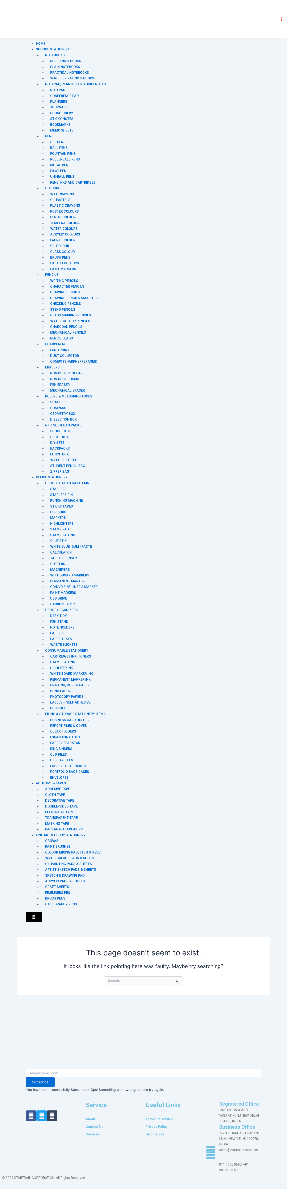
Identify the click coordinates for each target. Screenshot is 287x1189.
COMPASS (58, 408)
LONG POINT (59, 350)
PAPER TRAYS (61, 639)
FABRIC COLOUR (62, 240)
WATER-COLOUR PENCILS (70, 321)
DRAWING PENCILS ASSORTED (74, 298)
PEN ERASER (60, 385)
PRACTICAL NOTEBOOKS (69, 73)
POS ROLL (58, 708)
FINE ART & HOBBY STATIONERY (61, 835)
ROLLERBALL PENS (65, 159)
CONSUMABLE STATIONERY (66, 650)
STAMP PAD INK (62, 535)
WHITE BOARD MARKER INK (71, 674)
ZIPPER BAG (59, 471)
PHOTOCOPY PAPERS (66, 697)
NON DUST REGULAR (66, 373)
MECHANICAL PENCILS (68, 332)
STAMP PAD (59, 529)
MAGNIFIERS (60, 570)
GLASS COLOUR (62, 252)
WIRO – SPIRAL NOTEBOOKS (72, 78)
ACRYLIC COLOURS (65, 234)
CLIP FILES (58, 754)
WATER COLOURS (64, 229)
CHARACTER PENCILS (67, 286)
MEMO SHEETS (62, 130)
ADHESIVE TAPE (57, 789)
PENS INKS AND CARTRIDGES (73, 182)
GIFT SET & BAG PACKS (63, 425)
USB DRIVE (58, 598)
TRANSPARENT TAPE (61, 818)
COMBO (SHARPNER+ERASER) (73, 361)
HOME (40, 44)
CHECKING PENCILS (65, 304)
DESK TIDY (58, 616)
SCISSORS (58, 512)
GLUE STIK (58, 541)
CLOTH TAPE (55, 795)
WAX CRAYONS (62, 194)
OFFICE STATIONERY (52, 477)
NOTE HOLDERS (62, 627)
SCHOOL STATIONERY (53, 49)
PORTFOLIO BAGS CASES (69, 772)
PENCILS (52, 275)
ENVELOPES (59, 778)
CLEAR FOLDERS (63, 731)
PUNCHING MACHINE (66, 500)
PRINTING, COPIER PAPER (70, 685)
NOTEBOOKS (55, 55)
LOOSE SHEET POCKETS (68, 766)
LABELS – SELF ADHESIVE (70, 702)
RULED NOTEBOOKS (65, 61)
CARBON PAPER (62, 604)
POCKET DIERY (61, 113)
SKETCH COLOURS (64, 263)
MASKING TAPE (57, 824)
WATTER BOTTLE (63, 460)
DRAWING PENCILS (65, 292)
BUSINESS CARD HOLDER (70, 720)
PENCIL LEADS (61, 338)
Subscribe (40, 1082)
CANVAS (51, 841)
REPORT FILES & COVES (68, 726)
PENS (49, 136)
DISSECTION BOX (63, 419)
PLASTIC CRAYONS (65, 206)
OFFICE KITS (59, 437)
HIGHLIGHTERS (62, 524)
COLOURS (52, 188)
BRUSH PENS (60, 257)
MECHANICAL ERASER (67, 390)
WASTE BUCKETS (64, 645)
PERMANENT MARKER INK (70, 679)
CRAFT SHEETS (57, 887)
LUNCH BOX (59, 454)
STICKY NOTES (61, 119)
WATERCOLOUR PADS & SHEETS (70, 858)
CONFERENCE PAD (64, 96)
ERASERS (52, 367)
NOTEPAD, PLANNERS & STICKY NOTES (75, 84)
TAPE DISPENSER (63, 558)
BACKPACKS (60, 448)
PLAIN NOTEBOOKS (65, 67)
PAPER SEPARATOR (65, 743)
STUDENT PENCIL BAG (67, 466)
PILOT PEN (58, 171)
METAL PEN (59, 165)
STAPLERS (58, 489)
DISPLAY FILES (61, 760)
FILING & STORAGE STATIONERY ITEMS (75, 714)
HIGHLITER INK (61, 668)
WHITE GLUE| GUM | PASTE (71, 546)
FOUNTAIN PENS (63, 154)
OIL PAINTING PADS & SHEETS (68, 864)
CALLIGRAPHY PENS (61, 904)
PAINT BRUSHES (57, 846)
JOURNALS (58, 107)
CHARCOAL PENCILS (66, 327)
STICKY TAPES (61, 506)
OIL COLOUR (59, 246)
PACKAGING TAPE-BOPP (64, 829)
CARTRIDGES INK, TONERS (70, 656)
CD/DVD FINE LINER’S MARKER (74, 587)
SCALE (55, 402)
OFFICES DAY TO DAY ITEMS (67, 483)
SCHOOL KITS (60, 431)
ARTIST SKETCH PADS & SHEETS (70, 870)
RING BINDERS (61, 749)
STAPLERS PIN (61, 495)
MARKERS (58, 518)
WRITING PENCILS (64, 281)
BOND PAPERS (61, 691)
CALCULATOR (61, 552)
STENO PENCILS (62, 310)
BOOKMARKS (60, 125)
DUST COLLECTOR (64, 356)
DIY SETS (57, 443)
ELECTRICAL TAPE (59, 812)
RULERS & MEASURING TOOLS (68, 396)
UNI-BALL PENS (62, 177)
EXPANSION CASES (65, 737)
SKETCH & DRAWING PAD (65, 875)
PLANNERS (58, 102)
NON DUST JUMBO (64, 379)
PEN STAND (59, 622)
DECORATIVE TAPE (59, 800)
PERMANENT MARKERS (68, 581)
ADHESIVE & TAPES (51, 783)
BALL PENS (59, 148)
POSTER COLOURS (64, 211)
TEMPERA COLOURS (66, 223)
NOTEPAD (57, 90)
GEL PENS (58, 142)
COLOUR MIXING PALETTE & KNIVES (73, 852)
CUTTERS (57, 564)
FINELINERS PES (57, 893)
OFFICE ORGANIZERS (61, 610)
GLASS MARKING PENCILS (70, 315)
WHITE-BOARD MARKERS (69, 575)
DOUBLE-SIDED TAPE (61, 806)
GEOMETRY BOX (62, 414)
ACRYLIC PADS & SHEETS (65, 881)
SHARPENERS (55, 344)
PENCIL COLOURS (64, 217)
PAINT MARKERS (63, 269)
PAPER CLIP (59, 633)
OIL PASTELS (60, 200)
